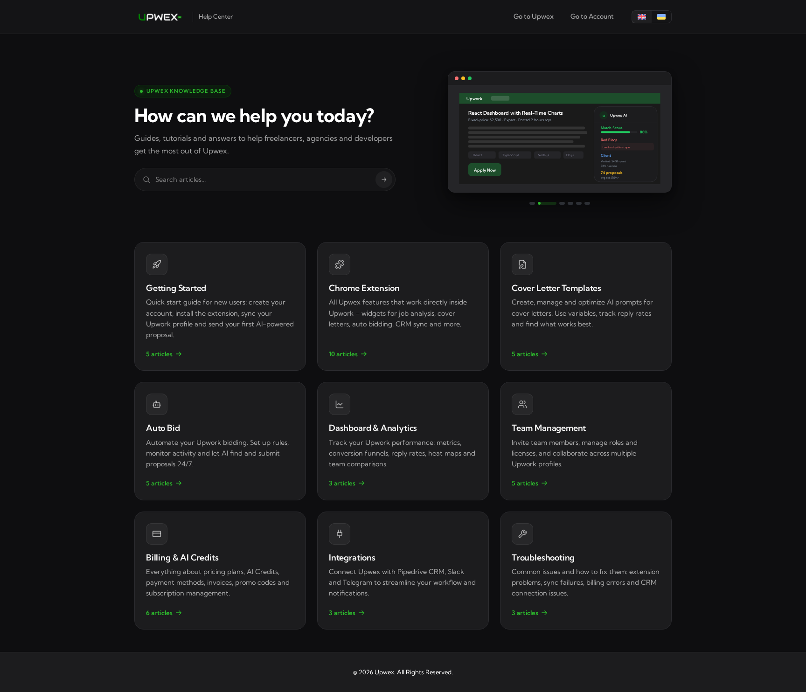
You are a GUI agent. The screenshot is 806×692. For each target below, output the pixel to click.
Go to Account (592, 16)
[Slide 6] (587, 203)
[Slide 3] (562, 203)
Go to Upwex (534, 16)
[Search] (383, 179)
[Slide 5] (579, 203)
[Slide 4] (570, 203)
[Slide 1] (532, 203)
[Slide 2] (547, 203)
